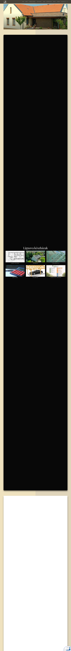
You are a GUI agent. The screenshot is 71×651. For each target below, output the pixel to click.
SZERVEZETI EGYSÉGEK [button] (32, 1)
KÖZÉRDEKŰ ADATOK (49, 1)
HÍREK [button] (54, 1)
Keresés (58, 1)
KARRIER (44, 1)
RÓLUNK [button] (26, 1)
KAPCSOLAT (62, 1)
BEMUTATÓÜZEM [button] (39, 1)
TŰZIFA (23, 1)
